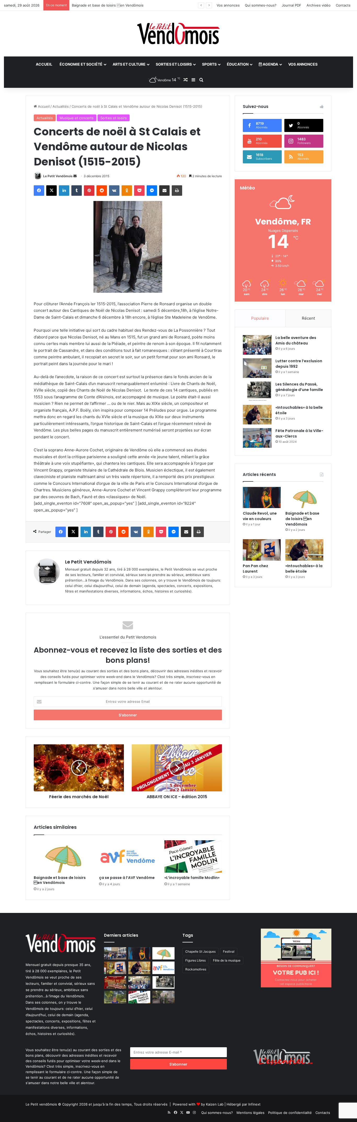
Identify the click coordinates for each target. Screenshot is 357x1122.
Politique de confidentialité (290, 1113)
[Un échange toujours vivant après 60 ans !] (115, 953)
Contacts (343, 5)
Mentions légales (250, 1113)
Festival (228, 951)
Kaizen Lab (214, 1104)
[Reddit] (101, 190)
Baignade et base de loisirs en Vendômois (107, 5)
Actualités (61, 106)
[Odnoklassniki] (127, 190)
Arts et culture (129, 64)
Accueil (44, 64)
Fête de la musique (226, 960)
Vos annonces (228, 5)
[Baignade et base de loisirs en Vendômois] (62, 856)
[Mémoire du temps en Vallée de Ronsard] (115, 982)
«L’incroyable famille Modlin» (192, 877)
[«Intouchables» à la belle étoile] (257, 414)
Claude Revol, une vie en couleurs (260, 516)
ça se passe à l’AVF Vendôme (127, 877)
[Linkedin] (64, 190)
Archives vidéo (319, 5)
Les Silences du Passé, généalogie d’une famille (299, 387)
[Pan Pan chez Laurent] (262, 550)
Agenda (270, 64)
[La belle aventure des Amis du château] (257, 345)
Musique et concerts (77, 118)
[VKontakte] (114, 190)
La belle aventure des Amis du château (295, 340)
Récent (308, 318)
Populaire (260, 318)
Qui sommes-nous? (261, 5)
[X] (51, 190)
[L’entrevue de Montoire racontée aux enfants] (115, 997)
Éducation (238, 64)
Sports (209, 64)
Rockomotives (195, 969)
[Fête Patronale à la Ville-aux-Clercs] (257, 438)
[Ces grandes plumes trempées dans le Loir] (163, 997)
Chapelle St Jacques (200, 951)
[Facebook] (39, 190)
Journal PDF (291, 5)
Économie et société (81, 64)
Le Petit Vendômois (58, 176)
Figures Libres (195, 960)
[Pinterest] (89, 190)
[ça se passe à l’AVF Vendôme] (128, 856)
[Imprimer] (177, 190)
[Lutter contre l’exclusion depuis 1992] (257, 368)
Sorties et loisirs (174, 64)
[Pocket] (139, 190)
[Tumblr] (76, 190)
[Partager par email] (164, 190)
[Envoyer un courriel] (75, 176)
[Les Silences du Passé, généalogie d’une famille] (257, 391)
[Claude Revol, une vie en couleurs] (262, 497)
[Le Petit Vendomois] (178, 33)
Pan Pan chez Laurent (255, 568)
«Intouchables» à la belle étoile (304, 568)
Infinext (254, 1104)
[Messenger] (152, 190)
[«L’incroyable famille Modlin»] (193, 856)
